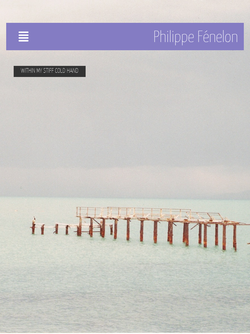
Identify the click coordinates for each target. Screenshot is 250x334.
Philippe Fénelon (195, 36)
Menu (35, 39)
